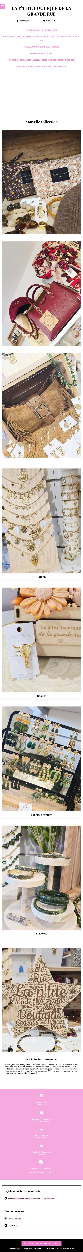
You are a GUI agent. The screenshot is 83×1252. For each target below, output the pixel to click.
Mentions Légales (15, 1249)
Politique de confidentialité (33, 1249)
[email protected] (15, 1219)
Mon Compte (50, 1249)
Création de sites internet (65, 1249)
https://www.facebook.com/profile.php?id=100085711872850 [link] (31, 1199)
